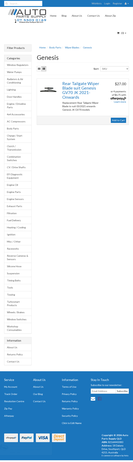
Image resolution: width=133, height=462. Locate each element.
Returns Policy (15, 354)
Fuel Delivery (14, 220)
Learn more (120, 101)
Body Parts (13, 128)
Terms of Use (69, 386)
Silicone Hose (14, 266)
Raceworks (13, 248)
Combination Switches (14, 158)
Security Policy (70, 415)
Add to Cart (118, 120)
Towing (11, 294)
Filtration (12, 213)
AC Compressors (16, 121)
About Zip (110, 15)
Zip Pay (8, 408)
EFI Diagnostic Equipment (15, 176)
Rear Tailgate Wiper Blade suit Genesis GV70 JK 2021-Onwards (80, 90)
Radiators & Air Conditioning (15, 81)
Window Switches (16, 319)
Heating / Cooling (16, 227)
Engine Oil (12, 184)
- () (122, 32)
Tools (10, 287)
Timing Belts (14, 280)
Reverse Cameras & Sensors (17, 257)
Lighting (11, 89)
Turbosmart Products (13, 303)
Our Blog (38, 394)
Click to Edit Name (72, 423)
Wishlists (97, 3)
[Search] (6, 3)
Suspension (13, 273)
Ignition (11, 234)
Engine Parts (14, 191)
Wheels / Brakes (16, 312)
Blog (64, 15)
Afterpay (9, 415)
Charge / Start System (14, 137)
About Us (77, 15)
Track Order (10, 394)
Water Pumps (14, 72)
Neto (126, 455)
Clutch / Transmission (14, 148)
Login (107, 3)
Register (117, 3)
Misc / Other (14, 241)
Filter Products (16, 47)
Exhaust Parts (14, 206)
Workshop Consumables (14, 328)
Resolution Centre (14, 401)
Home (53, 15)
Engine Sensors (15, 199)
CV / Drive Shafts (16, 167)
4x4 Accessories (16, 114)
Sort (96, 68)
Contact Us (93, 15)
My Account (10, 386)
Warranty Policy (70, 408)
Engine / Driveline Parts (16, 105)
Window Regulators (17, 64)
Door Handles (14, 96)
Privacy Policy (69, 394)
